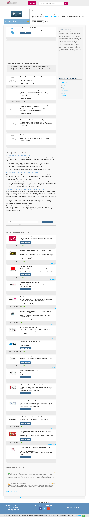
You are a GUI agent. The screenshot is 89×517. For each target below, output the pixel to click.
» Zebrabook (53, 324)
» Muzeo (54, 308)
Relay (63, 87)
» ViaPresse (54, 353)
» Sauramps (54, 367)
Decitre (64, 92)
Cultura (64, 85)
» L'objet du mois (53, 382)
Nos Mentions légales (13, 507)
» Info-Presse (53, 338)
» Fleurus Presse (53, 263)
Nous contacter (11, 511)
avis (46, 21)
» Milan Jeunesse (52, 279)
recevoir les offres (48, 221)
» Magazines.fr (53, 428)
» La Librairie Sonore (52, 444)
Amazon (64, 81)
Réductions (32, 3)
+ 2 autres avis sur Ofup (12, 491)
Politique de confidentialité (14, 509)
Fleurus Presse (66, 93)
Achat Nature (65, 89)
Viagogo (64, 95)
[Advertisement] (31, 50)
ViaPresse (64, 82)
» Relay (54, 247)
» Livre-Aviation (53, 414)
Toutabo (64, 84)
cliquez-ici (79, 515)
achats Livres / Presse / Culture (50, 16)
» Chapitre (54, 398)
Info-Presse (65, 90)
